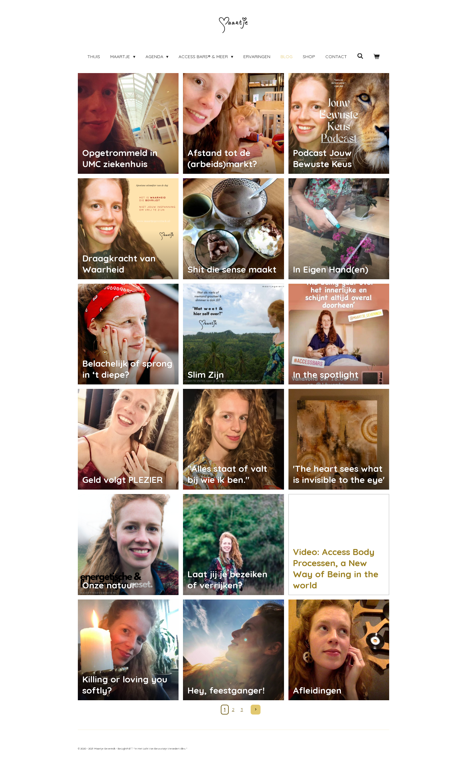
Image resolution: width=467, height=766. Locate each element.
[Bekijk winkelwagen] (376, 56)
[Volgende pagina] (256, 710)
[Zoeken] (360, 56)
